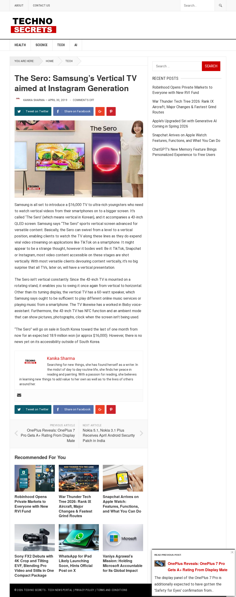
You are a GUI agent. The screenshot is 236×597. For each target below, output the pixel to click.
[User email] (19, 395)
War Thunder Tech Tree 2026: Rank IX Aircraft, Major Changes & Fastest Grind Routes (75, 506)
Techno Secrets (34, 590)
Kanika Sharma (34, 100)
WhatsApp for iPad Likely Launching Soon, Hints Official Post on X (75, 563)
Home (50, 61)
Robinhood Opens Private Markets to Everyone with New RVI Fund (31, 503)
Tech (61, 45)
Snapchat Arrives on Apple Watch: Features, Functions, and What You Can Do (122, 503)
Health (20, 45)
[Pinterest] (111, 111)
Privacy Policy (84, 590)
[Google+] (100, 111)
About (19, 5)
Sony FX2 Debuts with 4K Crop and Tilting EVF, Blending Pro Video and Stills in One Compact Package (34, 565)
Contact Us (41, 5)
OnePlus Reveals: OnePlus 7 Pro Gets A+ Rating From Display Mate (48, 435)
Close (232, 552)
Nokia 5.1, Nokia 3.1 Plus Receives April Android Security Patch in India (109, 435)
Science (41, 45)
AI (75, 45)
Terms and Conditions (111, 590)
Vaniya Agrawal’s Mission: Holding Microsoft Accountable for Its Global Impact (122, 563)
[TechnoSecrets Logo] (35, 25)
